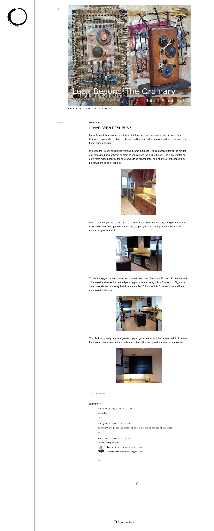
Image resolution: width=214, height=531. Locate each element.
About (96, 108)
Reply (101, 417)
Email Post (100, 394)
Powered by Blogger (126, 522)
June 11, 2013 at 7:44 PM (132, 447)
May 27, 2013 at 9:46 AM (122, 409)
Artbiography (84, 108)
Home (71, 108)
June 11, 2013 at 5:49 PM (121, 423)
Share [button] (60, 122)
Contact (107, 108)
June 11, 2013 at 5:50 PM (121, 438)
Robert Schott (114, 447)
